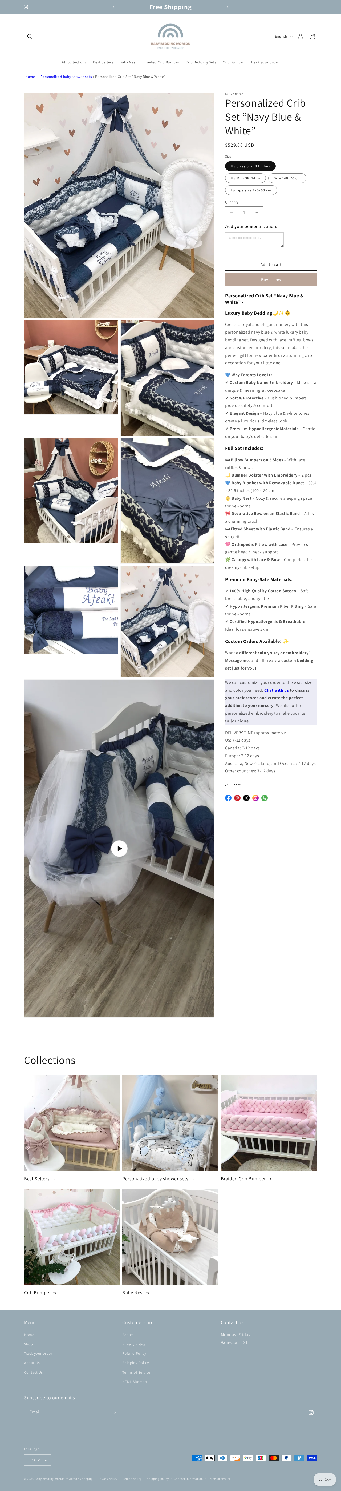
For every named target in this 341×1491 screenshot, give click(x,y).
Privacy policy (107, 1479)
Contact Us (33, 1372)
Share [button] (236, 784)
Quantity (231, 202)
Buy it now (271, 279)
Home (30, 76)
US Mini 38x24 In (245, 178)
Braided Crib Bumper (243, 1179)
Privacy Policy (133, 1344)
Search (128, 1334)
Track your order (38, 1353)
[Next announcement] (227, 7)
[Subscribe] (114, 1412)
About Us (32, 1362)
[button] (30, 36)
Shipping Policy (135, 1362)
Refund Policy (134, 1353)
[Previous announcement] (114, 7)
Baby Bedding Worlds (49, 1479)
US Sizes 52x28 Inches (250, 166)
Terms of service (219, 1479)
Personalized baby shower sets (66, 76)
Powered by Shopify (79, 1479)
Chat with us (276, 690)
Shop (28, 1344)
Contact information (188, 1479)
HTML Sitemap (134, 1381)
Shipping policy (158, 1479)
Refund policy (132, 1479)
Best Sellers (36, 1179)
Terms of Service (136, 1372)
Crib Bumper (37, 1292)
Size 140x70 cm (287, 178)
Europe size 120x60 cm (251, 190)
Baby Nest (133, 1292)
